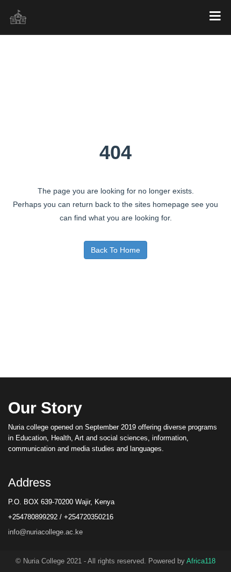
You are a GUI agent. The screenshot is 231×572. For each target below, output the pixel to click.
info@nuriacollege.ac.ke (45, 532)
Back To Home (115, 250)
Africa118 (200, 561)
